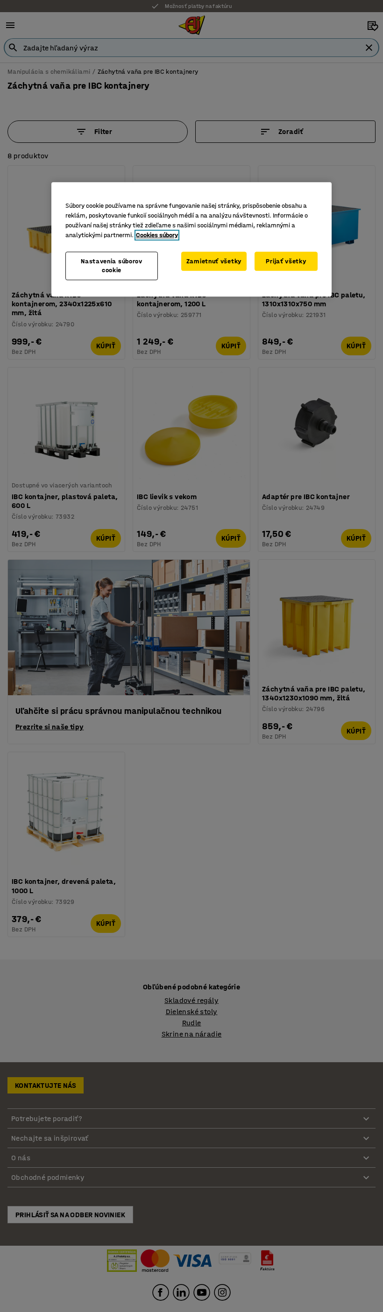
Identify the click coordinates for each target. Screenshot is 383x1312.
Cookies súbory (157, 235)
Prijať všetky (286, 261)
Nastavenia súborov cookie (111, 266)
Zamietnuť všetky (213, 261)
